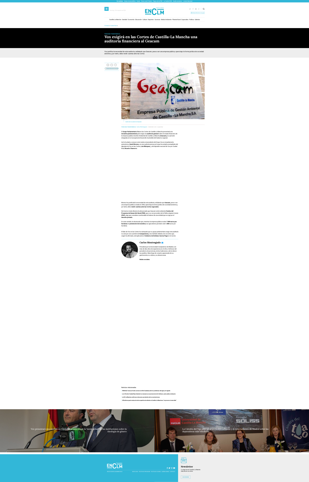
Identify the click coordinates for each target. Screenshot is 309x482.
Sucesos (157, 19)
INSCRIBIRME (185, 477)
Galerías (197, 19)
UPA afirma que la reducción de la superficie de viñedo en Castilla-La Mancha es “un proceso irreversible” (149, 400)
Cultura (145, 19)
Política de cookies (156, 471)
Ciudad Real (113, 25)
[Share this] (107, 65)
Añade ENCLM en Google (198, 12)
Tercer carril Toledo (146, 1)
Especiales (184, 19)
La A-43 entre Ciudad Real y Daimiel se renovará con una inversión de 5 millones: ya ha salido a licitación (149, 394)
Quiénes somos (165, 471)
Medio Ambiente (166, 19)
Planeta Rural (176, 19)
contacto (172, 471)
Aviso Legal (135, 471)
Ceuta (138, 1)
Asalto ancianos (177, 1)
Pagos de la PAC (157, 1)
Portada (106, 25)
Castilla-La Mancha (115, 19)
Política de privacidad (144, 471)
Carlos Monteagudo (142, 127)
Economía (131, 19)
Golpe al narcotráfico (130, 1)
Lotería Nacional (187, 1)
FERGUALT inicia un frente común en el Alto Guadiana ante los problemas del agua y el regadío (146, 390)
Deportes (151, 19)
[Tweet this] (111, 65)
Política (191, 19)
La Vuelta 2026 (168, 1)
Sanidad (124, 19)
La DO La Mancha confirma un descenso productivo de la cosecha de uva (141, 397)
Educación (138, 19)
